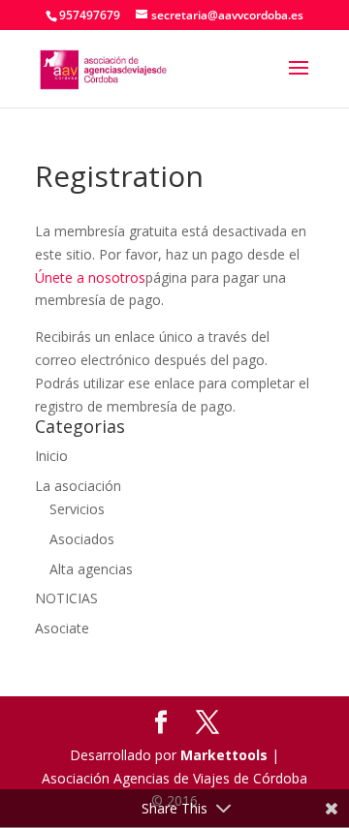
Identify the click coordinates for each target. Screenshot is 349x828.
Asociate (62, 628)
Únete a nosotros (90, 277)
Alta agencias (91, 569)
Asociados (81, 539)
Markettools (225, 755)
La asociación (78, 485)
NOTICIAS (66, 598)
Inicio (51, 455)
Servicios (77, 509)
